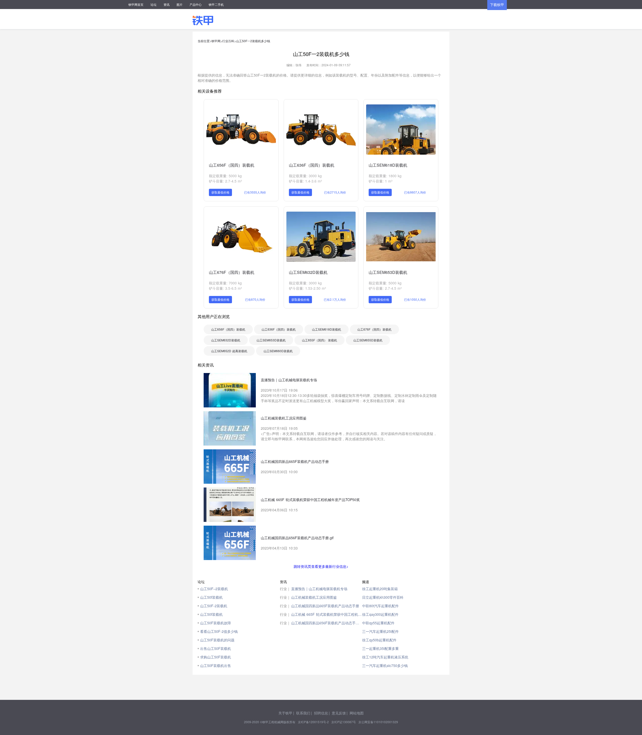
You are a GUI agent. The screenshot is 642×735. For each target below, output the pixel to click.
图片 (180, 4)
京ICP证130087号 (343, 722)
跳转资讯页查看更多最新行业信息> (321, 566)
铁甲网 (215, 41)
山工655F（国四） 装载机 (319, 340)
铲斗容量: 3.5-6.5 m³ (225, 288)
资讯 (167, 4)
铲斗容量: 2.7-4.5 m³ (225, 180)
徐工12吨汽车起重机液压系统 (385, 656)
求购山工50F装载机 (215, 656)
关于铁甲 (285, 712)
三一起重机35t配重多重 (380, 648)
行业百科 (228, 41)
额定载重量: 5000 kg (225, 175)
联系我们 (303, 712)
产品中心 (196, 4)
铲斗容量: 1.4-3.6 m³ (305, 180)
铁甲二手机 (216, 4)
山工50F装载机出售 (215, 665)
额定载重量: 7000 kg (225, 282)
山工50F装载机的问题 (217, 639)
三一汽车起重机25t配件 (380, 631)
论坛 (153, 4)
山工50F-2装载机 (213, 605)
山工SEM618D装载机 (388, 165)
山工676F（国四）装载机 (231, 272)
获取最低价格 (220, 192)
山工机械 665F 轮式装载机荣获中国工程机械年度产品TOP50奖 (326, 614)
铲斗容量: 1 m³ (380, 180)
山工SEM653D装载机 (388, 272)
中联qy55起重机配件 (378, 622)
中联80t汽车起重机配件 (380, 605)
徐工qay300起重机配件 (380, 614)
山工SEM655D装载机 (367, 340)
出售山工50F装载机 (215, 648)
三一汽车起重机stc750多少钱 (385, 665)
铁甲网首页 (135, 4)
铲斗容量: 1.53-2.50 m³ (307, 288)
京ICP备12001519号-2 (313, 722)
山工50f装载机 (211, 597)
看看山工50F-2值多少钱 (219, 631)
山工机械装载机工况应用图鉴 (314, 597)
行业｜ (285, 588)
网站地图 (357, 712)
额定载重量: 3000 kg (305, 175)
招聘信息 (321, 712)
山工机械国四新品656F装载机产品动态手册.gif (326, 622)
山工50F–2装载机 (214, 588)
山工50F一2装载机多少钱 (253, 41)
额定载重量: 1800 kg (385, 175)
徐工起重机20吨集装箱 (380, 588)
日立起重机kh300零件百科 (383, 597)
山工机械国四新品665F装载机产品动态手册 (325, 605)
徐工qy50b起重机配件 (379, 639)
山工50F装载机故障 (215, 622)
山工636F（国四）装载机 (311, 165)
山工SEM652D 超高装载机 (229, 351)
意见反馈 (339, 712)
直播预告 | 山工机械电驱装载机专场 (319, 588)
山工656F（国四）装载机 (231, 165)
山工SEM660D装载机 (278, 351)
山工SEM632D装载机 (308, 272)
